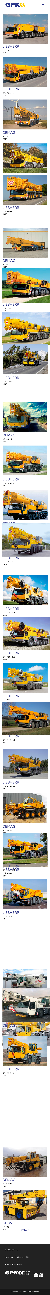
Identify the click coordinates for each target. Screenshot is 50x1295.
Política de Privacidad (13, 1264)
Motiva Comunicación (30, 1292)
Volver (25, 1230)
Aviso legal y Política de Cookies (17, 1257)
